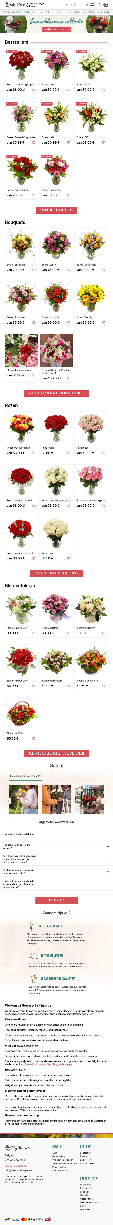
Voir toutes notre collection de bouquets (56, 393)
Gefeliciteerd (87, 1199)
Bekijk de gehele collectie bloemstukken (56, 753)
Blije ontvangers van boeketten (25, 776)
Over (54, 1152)
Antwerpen (67, 1064)
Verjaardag (85, 1184)
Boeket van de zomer (12, 12)
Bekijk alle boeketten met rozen (56, 573)
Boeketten (44, 12)
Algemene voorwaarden (64, 1163)
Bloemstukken (87, 1163)
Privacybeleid (59, 1167)
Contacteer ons (60, 1170)
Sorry (83, 1206)
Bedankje (85, 1191)
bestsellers (29, 12)
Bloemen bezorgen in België (35, 4)
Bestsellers (85, 1152)
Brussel (29, 1064)
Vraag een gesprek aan (16, 1166)
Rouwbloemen (103, 12)
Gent (49, 1064)
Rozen (59, 12)
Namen (42, 1064)
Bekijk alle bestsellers (57, 210)
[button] (104, 801)
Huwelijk (84, 1195)
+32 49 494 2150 (15, 1160)
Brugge (57, 1064)
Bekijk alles (56, 900)
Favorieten (100, 5)
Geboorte (85, 1209)
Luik (36, 1064)
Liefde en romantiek (90, 1202)
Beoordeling (58, 1156)
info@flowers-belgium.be (19, 1170)
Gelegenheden (74, 12)
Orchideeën (88, 12)
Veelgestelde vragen (62, 1160)
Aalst (21, 1064)
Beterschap (86, 1188)
